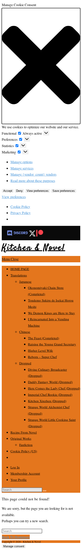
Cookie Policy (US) (23, 451)
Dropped (25, 363)
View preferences (38, 190)
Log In (15, 467)
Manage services (21, 168)
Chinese (24, 332)
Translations (18, 275)
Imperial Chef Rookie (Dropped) (50, 394)
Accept (7, 190)
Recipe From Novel (23, 432)
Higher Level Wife (40, 350)
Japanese (25, 281)
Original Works (20, 438)
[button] (41, 66)
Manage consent (13, 546)
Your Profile (18, 479)
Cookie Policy (20, 206)
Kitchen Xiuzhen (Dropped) (47, 401)
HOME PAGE (19, 269)
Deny (19, 190)
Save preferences (63, 190)
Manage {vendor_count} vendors (33, 174)
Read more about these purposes (32, 180)
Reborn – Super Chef (42, 357)
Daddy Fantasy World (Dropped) (50, 382)
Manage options (21, 162)
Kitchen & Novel (33, 248)
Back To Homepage (16, 537)
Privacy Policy (20, 212)
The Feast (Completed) (43, 338)
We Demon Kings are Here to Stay (51, 313)
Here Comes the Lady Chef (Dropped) (54, 388)
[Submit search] (44, 490)
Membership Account (25, 473)
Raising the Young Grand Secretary (52, 344)
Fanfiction (26, 445)
